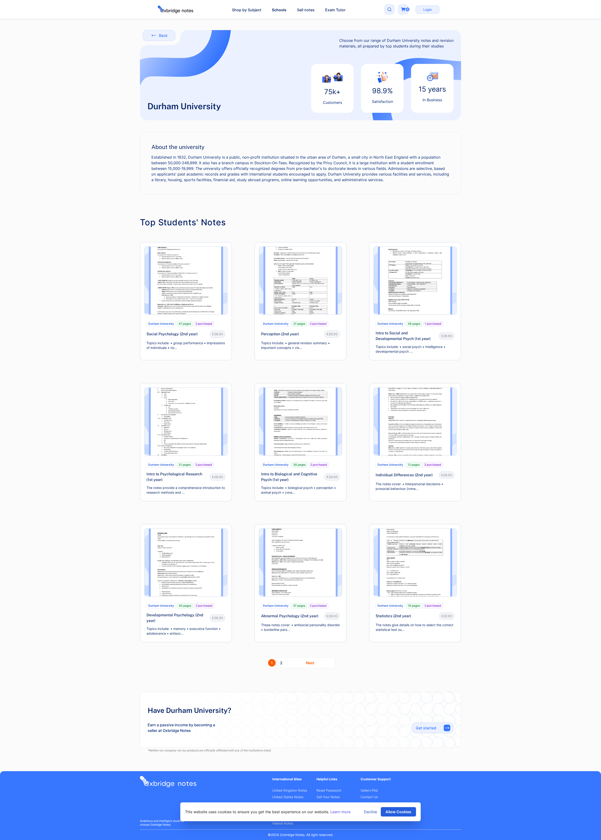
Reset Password (328, 790)
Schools (279, 10)
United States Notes (287, 797)
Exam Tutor (335, 10)
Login (427, 10)
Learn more (340, 811)
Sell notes (306, 10)
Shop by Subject (246, 10)
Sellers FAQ (369, 790)
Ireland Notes (282, 823)
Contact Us (369, 797)
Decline (370, 811)
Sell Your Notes (328, 797)
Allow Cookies (398, 811)
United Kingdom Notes (289, 790)
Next (310, 662)
